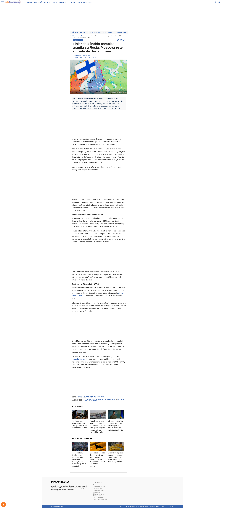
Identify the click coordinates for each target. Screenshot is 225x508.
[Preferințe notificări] (3, 504)
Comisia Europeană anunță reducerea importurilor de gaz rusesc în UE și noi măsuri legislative (115, 457)
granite (80, 396)
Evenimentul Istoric (100, 490)
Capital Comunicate (100, 499)
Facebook (87, 401)
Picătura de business (79, 32)
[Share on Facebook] (118, 41)
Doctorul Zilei (97, 488)
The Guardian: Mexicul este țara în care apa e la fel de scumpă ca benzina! (79, 424)
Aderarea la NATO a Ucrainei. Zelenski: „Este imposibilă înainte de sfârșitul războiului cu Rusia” (115, 425)
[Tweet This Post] (123, 41)
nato (98, 396)
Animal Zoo (97, 496)
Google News (111, 399)
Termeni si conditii (155, 506)
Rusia (102, 396)
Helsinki (86, 396)
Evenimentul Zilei (99, 487)
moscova (93, 396)
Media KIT (164, 506)
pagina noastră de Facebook (96, 399)
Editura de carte (98, 494)
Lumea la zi (92, 398)
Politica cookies (143, 506)
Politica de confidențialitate (128, 506)
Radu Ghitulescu (84, 55)
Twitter (94, 401)
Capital (95, 485)
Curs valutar (121, 32)
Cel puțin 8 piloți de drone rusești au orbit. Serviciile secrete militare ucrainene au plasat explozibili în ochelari (97, 459)
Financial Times (78, 359)
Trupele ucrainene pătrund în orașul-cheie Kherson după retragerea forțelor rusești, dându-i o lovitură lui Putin (98, 426)
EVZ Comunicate (98, 498)
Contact (171, 506)
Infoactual (96, 492)
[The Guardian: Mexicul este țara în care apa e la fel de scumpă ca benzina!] (80, 415)
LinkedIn (121, 399)
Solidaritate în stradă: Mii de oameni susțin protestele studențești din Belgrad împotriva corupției (79, 459)
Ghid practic (108, 32)
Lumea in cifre (95, 32)
